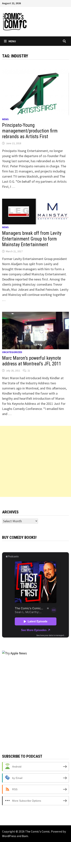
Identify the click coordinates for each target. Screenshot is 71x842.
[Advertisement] (35, 461)
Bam (25, 836)
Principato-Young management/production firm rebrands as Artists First (30, 130)
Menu (12, 41)
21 (28, 370)
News (5, 119)
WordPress (9, 836)
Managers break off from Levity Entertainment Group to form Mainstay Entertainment (31, 238)
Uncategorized (12, 352)
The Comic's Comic (37, 831)
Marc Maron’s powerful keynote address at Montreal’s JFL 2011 (31, 361)
